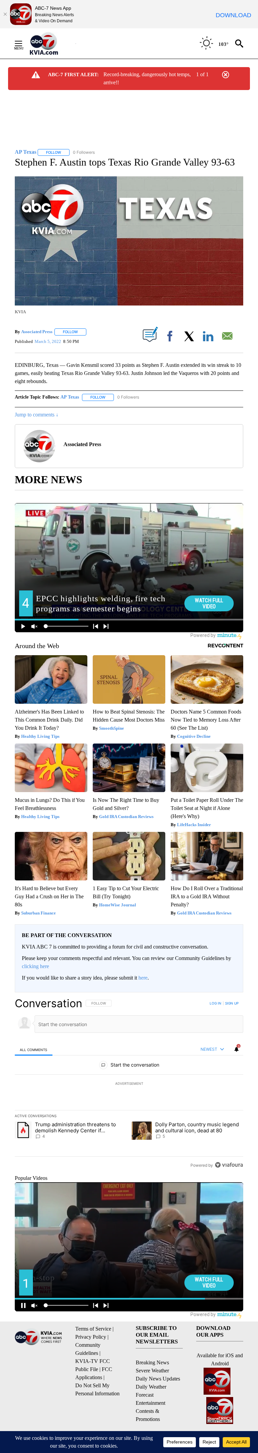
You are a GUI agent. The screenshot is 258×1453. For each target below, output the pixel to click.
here (142, 978)
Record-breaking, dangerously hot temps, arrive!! (147, 78)
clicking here (35, 966)
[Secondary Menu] (23, 43)
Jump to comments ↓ (36, 414)
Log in (215, 1003)
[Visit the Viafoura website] (229, 1165)
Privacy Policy (90, 1337)
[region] (129, 1084)
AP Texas (69, 397)
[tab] (33, 1049)
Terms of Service (93, 1329)
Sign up (232, 1003)
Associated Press (36, 331)
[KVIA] (51, 43)
